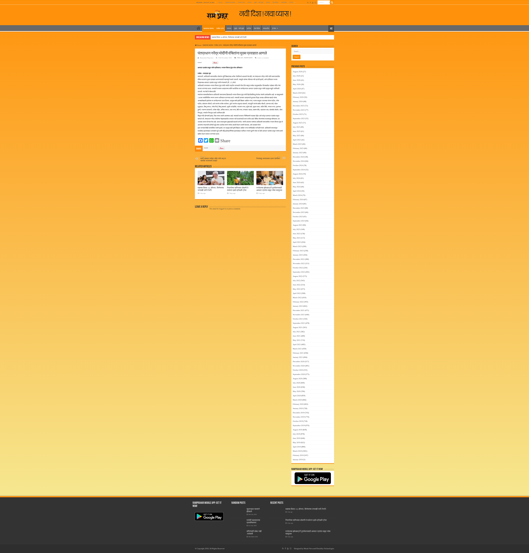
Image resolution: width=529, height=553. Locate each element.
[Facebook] (310, 2)
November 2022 (299, 263)
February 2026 (298, 97)
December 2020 (298, 361)
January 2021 (298, 357)
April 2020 (297, 396)
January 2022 (298, 306)
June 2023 (296, 234)
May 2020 (296, 391)
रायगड (249, 2)
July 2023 (296, 229)
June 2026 (296, 80)
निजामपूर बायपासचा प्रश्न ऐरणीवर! (268, 158)
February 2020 (298, 404)
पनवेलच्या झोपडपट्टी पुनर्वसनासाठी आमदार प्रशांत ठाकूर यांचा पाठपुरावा (269, 188)
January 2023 (298, 255)
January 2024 (298, 204)
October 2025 (298, 114)
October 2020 (298, 370)
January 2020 (298, 408)
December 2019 (298, 413)
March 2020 (297, 400)
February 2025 (298, 148)
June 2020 (296, 387)
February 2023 (298, 251)
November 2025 (299, 110)
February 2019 (298, 455)
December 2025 (298, 106)
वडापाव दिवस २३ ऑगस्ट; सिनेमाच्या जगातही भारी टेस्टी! (229, 37)
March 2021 (297, 349)
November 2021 (299, 315)
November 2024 (299, 161)
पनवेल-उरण (241, 2)
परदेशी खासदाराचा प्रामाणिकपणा (253, 521)
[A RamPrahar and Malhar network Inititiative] (267, 13)
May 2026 (296, 84)
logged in (222, 209)
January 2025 (298, 153)
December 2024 (298, 157)
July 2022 (296, 280)
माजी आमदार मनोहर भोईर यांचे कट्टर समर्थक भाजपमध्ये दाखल (213, 159)
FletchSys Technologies (325, 548)
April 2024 (297, 191)
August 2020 (297, 379)
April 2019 (297, 447)
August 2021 (297, 327)
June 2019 (296, 438)
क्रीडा (268, 2)
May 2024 (296, 187)
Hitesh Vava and (310, 548)
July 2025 (296, 127)
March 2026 (297, 93)
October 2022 (298, 268)
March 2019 (297, 451)
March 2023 (297, 246)
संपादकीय (284, 2)
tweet (200, 62)
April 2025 (297, 140)
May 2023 (296, 238)
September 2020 (299, 374)
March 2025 (297, 144)
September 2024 (299, 170)
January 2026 (298, 101)
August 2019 (297, 430)
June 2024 (296, 182)
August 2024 (297, 174)
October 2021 (298, 319)
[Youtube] (313, 2)
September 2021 (299, 323)
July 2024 (296, 178)
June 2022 (296, 285)
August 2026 (297, 72)
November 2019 (299, 417)
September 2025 (299, 118)
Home (220, 2)
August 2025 (297, 123)
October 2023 (298, 217)
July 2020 (296, 383)
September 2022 (299, 272)
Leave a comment (263, 58)
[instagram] (315, 2)
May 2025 (296, 136)
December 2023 (298, 208)
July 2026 (296, 76)
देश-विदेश (275, 2)
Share (225, 140)
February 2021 (298, 353)
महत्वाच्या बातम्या (230, 2)
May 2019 (296, 442)
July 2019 (296, 434)
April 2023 (297, 242)
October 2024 (298, 165)
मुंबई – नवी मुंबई (258, 2)
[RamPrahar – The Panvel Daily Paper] (217, 14)
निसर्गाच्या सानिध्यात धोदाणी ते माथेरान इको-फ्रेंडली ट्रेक (237, 188)
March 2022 (297, 298)
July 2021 (296, 332)
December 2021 (298, 310)
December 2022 (298, 259)
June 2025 (296, 131)
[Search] (332, 2)
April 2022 (297, 293)
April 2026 (297, 89)
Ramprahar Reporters (206, 58)
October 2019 (298, 421)
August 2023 (297, 225)
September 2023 (299, 221)
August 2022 (297, 276)
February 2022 (298, 302)
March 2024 (297, 195)
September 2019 (299, 425)
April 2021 (297, 344)
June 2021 (296, 336)
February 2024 (298, 199)
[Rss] (308, 2)
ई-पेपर (291, 2)
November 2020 (299, 366)
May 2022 (296, 289)
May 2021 (296, 340)
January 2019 (298, 460)
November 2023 (299, 212)
